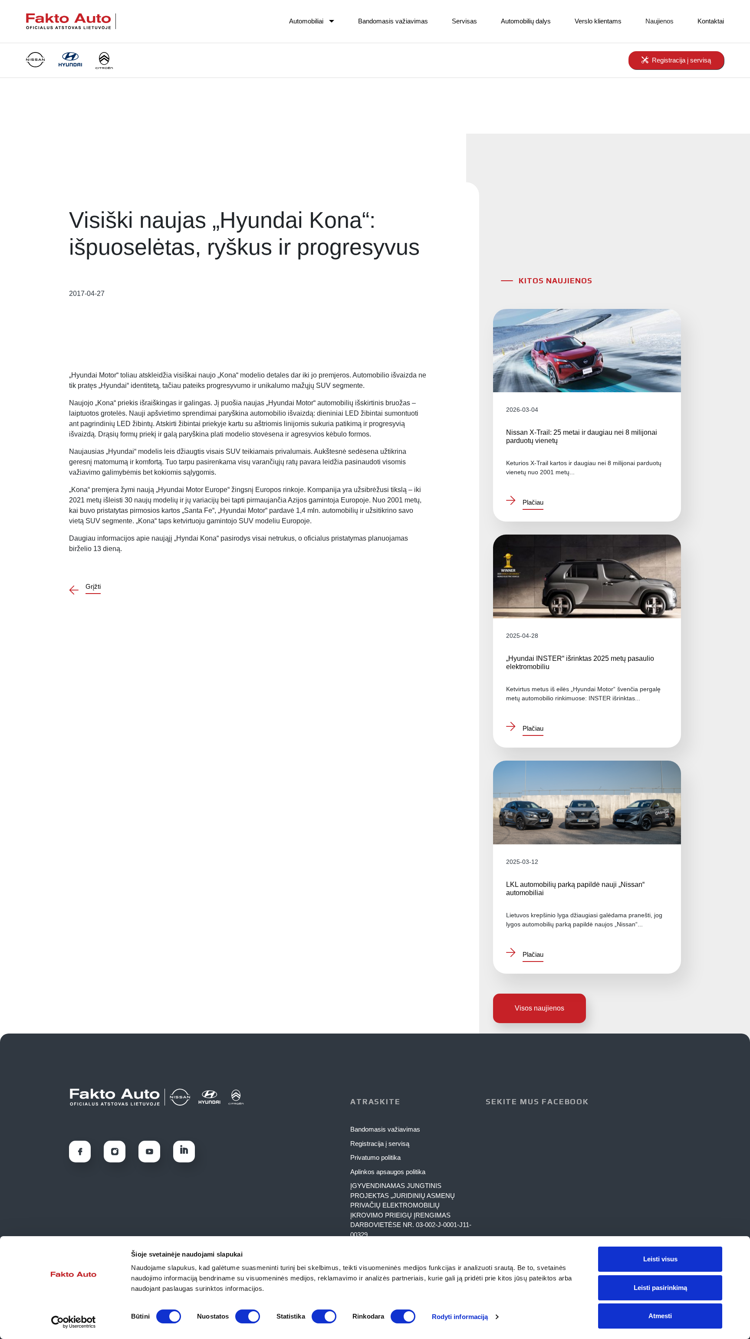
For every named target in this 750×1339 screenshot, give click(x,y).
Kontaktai (710, 21)
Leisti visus (660, 1259)
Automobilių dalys (526, 21)
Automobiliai (306, 21)
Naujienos (659, 21)
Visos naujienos (539, 1008)
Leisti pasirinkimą (660, 1287)
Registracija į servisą (379, 1143)
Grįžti (93, 586)
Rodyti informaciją (460, 1316)
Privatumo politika (375, 1157)
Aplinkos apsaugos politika (387, 1171)
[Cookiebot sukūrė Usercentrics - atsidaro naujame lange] (74, 1322)
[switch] (247, 1316)
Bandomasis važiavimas (393, 21)
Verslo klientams (598, 21)
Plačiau (533, 502)
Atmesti (660, 1315)
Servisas (464, 21)
